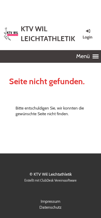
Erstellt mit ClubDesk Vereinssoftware (50, 180)
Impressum (50, 201)
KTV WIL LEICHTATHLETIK (48, 34)
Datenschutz (50, 207)
